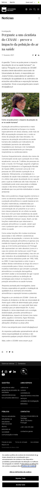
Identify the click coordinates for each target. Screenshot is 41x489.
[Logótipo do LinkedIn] (14, 372)
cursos (23, 390)
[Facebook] (33, 55)
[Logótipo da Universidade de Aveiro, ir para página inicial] (9, 9)
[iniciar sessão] (38, 2)
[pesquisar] (34, 9)
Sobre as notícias (8, 363)
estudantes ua (7, 419)
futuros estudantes (8, 416)
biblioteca (23, 404)
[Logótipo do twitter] (10, 372)
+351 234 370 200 (26, 427)
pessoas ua (6, 429)
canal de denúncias (9, 395)
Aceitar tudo (20, 485)
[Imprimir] (3, 351)
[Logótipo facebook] (2, 372)
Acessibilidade (35, 442)
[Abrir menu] (38, 9)
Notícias (4, 2)
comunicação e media (10, 435)
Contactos (22, 363)
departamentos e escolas (29, 396)
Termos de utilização (21, 442)
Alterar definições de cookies (20, 472)
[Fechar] (37, 455)
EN (30, 9)
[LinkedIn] (38, 55)
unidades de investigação (29, 401)
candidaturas (25, 393)
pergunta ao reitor (8, 387)
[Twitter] (35, 55)
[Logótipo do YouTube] (3, 375)
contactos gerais (26, 431)
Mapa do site (5, 444)
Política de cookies (29, 466)
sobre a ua (24, 387)
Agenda (12, 2)
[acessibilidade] (26, 9)
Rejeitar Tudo (21, 478)
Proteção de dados (7, 442)
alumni (4, 426)
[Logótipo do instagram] (6, 372)
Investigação (6, 31)
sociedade (5, 432)
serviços (23, 398)
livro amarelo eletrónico (10, 398)
